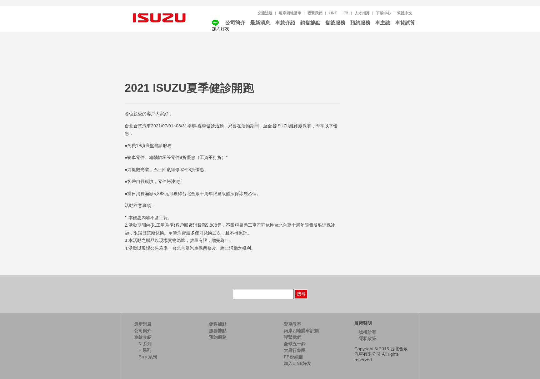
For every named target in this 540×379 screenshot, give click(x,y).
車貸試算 (405, 22)
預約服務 (360, 22)
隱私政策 (367, 338)
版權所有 (367, 331)
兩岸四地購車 (290, 13)
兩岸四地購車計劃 (301, 330)
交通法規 (265, 13)
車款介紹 (285, 22)
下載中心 (383, 13)
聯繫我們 (315, 13)
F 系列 (144, 350)
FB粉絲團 (293, 356)
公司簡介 (235, 22)
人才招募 (362, 13)
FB (345, 13)
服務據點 (218, 330)
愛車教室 (292, 324)
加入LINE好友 (297, 363)
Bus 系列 (147, 356)
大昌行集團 (295, 350)
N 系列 (145, 343)
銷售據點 (310, 22)
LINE (333, 13)
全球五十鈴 (295, 343)
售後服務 (335, 22)
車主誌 (382, 22)
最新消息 (260, 22)
